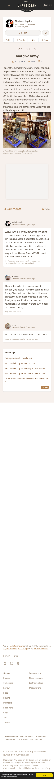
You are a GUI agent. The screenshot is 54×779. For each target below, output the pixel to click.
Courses (6, 712)
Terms (15, 656)
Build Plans (8, 707)
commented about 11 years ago (23, 224)
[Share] (34, 49)
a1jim (14, 325)
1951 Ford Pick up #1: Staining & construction (25, 368)
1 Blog (33, 40)
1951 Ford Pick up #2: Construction (20, 363)
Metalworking (35, 688)
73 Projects (21, 40)
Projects (6, 678)
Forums (6, 697)
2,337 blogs (23, 648)
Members (7, 702)
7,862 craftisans (17, 646)
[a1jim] (8, 326)
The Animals (40, 736)
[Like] (19, 49)
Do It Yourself (36, 739)
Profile (8, 40)
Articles (6, 722)
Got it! (44, 775)
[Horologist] (8, 277)
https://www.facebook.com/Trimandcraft (17, 153)
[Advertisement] (27, 181)
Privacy (6, 656)
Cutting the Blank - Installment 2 (19, 358)
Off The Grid (22, 739)
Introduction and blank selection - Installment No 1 (26, 380)
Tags (5, 717)
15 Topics (45, 40)
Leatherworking (36, 683)
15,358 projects (10, 648)
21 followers (30, 24)
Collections (8, 683)
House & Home (26, 736)
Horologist (15, 276)
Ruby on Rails (22, 754)
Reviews (6, 688)
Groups (6, 673)
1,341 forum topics (40, 648)
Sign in (47, 5)
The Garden (9, 739)
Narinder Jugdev (17, 222)
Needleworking (36, 678)
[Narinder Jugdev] (9, 23)
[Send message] (45, 32)
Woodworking (35, 673)
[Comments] (27, 49)
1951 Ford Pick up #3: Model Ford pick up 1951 (25, 373)
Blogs (5, 693)
